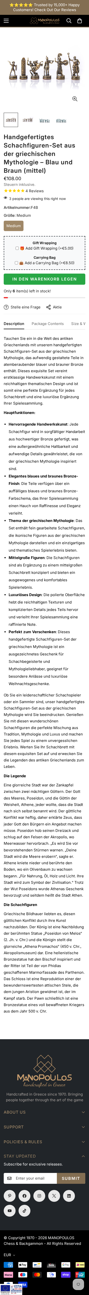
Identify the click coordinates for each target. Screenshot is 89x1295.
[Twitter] (54, 1196)
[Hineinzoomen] (74, 99)
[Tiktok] (24, 1211)
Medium (14, 227)
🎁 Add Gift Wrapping (46, 248)
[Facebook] (24, 1196)
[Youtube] (10, 1211)
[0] (79, 20)
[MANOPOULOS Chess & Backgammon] (44, 21)
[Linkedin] (69, 1196)
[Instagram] (39, 1196)
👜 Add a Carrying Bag (46, 262)
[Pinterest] (10, 1196)
